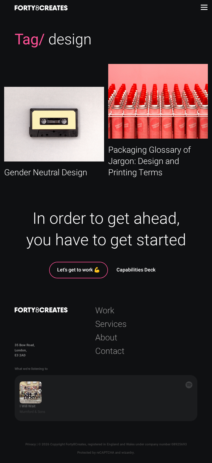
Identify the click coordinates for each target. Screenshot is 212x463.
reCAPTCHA (105, 452)
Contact (109, 351)
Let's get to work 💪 (78, 270)
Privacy (30, 444)
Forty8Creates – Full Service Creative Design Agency (41, 7)
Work (104, 311)
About (106, 338)
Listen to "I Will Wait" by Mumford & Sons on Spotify (106, 398)
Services (111, 324)
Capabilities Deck (135, 270)
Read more (54, 135)
